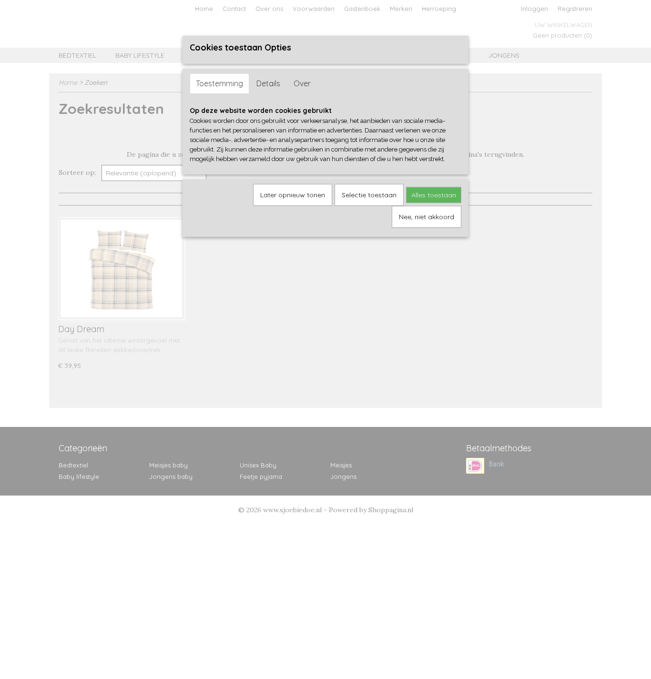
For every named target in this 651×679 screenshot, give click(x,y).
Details (268, 83)
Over (302, 83)
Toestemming (219, 83)
